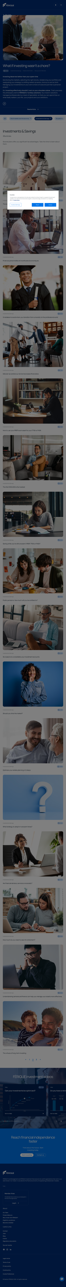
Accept (50, 204)
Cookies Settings (15, 204)
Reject (37, 204)
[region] (33, 200)
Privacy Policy (16, 200)
